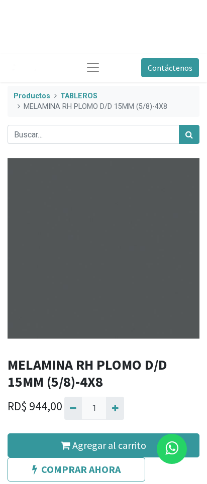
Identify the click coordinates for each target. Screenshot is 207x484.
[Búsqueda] (189, 134)
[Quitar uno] (73, 408)
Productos (32, 96)
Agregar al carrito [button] (108, 445)
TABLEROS (78, 96)
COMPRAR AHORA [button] (81, 469)
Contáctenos (170, 68)
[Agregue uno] (115, 408)
